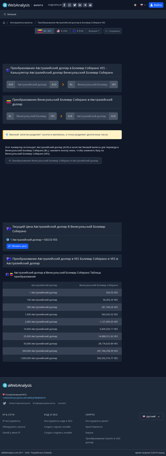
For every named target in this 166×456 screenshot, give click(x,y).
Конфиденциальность (44, 403)
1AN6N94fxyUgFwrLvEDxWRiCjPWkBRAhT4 (24, 397)
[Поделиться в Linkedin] (80, 5)
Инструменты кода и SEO (58, 420)
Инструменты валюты (21, 22)
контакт (62, 403)
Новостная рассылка (19, 403)
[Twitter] (4, 403)
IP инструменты (11, 420)
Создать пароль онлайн (57, 426)
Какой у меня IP (11, 432)
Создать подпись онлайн (58, 432)
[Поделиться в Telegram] (85, 5)
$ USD (63, 30)
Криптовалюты (94, 426)
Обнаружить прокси (14, 426)
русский (151, 416)
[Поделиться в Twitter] (74, 5)
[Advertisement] (62, 49)
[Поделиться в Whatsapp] (69, 5)
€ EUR (79, 30)
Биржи (89, 432)
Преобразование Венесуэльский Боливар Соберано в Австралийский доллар (55, 160)
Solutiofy (48, 452)
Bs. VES (47, 30)
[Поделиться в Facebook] (64, 5)
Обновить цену (19, 246)
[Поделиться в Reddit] (90, 5)
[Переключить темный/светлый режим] (135, 5)
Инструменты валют (97, 420)
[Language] (143, 5)
